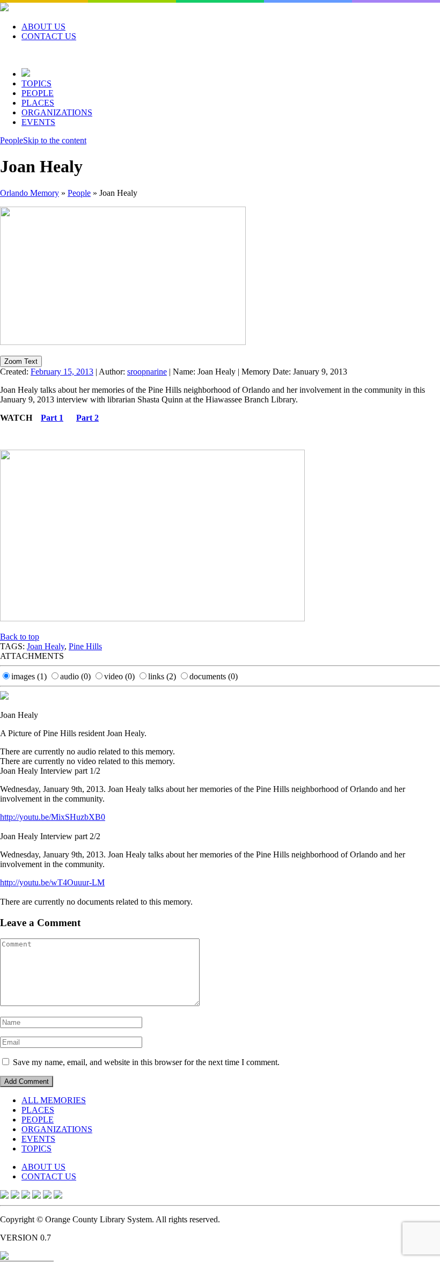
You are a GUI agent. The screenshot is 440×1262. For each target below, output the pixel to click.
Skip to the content (54, 140)
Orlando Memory (29, 192)
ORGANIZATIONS (56, 112)
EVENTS (38, 122)
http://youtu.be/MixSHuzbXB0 (52, 816)
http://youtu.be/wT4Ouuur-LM (52, 882)
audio (75, 676)
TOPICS (36, 83)
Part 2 (87, 417)
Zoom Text (21, 361)
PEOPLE (37, 93)
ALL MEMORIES (53, 1100)
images (29, 676)
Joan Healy (45, 646)
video (119, 676)
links (162, 676)
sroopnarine (147, 371)
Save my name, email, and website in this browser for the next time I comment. (146, 1062)
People (11, 140)
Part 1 (52, 417)
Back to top (19, 636)
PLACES (37, 102)
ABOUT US (43, 26)
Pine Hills (85, 646)
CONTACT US (48, 36)
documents (213, 676)
